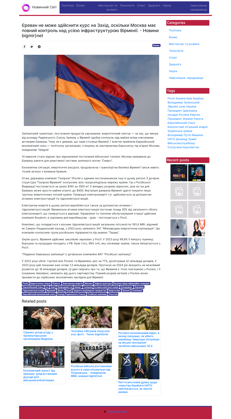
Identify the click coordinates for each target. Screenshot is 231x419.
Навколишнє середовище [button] (198, 7)
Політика (175, 30)
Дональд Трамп (186, 139)
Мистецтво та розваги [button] (107, 7)
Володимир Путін (179, 135)
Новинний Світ (44, 7)
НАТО (171, 139)
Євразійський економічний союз (39, 294)
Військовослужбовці (181, 143)
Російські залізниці (97, 294)
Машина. (197, 135)
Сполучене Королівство (183, 147)
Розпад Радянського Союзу (71, 294)
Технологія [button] (127, 5)
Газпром (88, 287)
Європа (195, 114)
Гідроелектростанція (33, 290)
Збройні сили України (182, 106)
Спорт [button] (141, 5)
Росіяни (184, 114)
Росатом (113, 294)
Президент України (180, 118)
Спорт (173, 57)
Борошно (139, 287)
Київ (189, 98)
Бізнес (156, 45)
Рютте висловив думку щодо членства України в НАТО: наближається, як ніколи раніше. (137, 387)
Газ (46, 287)
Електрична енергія (73, 283)
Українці (198, 98)
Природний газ (64, 287)
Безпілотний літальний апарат (188, 127)
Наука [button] (167, 5)
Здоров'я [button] (154, 5)
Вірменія (51, 290)
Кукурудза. (126, 287)
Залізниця (137, 290)
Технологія (176, 50)
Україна (181, 98)
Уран (68, 290)
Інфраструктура (103, 283)
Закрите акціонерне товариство (89, 290)
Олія (53, 287)
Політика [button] (68, 5)
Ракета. (57, 283)
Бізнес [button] (80, 5)
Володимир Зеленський (184, 102)
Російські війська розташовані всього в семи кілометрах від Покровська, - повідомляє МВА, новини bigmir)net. (91, 371)
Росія (25, 283)
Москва (89, 283)
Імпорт (77, 287)
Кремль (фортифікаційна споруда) (131, 283)
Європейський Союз (33, 287)
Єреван (126, 290)
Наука (173, 71)
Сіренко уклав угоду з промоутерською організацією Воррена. (38, 335)
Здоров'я (175, 64)
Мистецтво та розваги (184, 44)
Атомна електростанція (106, 287)
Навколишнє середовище (186, 78)
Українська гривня (180, 131)
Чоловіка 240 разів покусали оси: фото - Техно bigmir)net (90, 332)
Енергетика (114, 290)
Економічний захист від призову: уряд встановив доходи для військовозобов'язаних (40, 375)
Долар (60, 290)
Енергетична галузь (40, 283)
